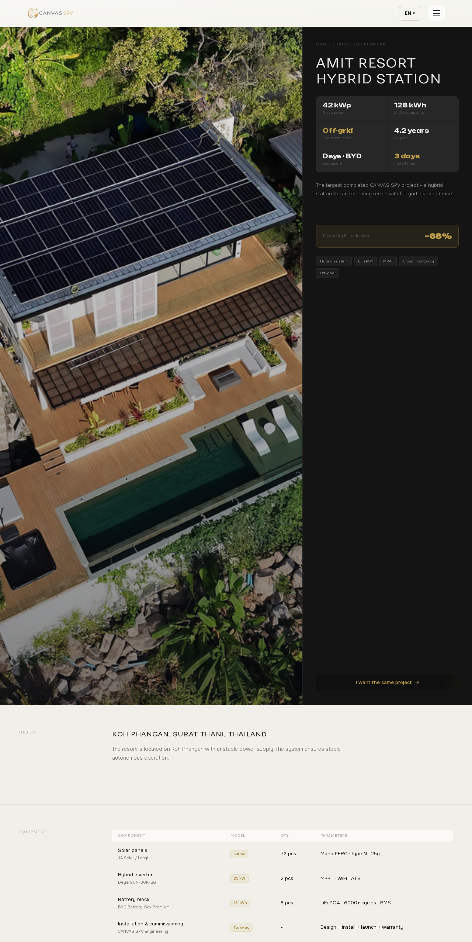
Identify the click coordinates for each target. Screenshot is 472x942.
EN (410, 13)
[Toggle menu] (436, 13)
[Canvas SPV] (50, 13)
